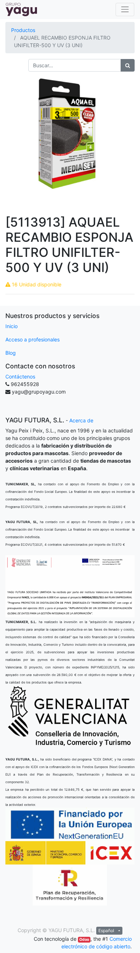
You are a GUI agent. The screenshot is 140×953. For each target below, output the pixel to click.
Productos (23, 30)
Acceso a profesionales (32, 339)
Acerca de (81, 420)
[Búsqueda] (128, 65)
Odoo (84, 939)
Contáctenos (20, 376)
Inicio (11, 326)
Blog (10, 353)
